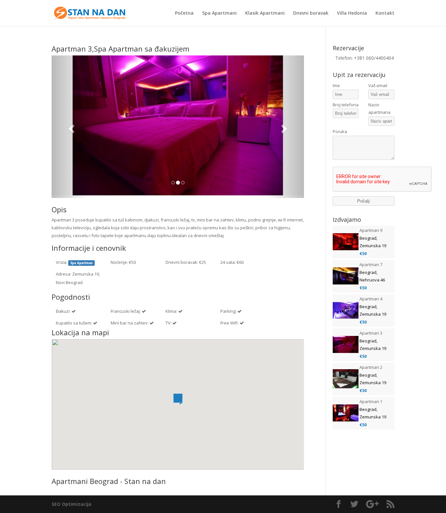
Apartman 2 (370, 367)
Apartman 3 (370, 333)
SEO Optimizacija (71, 504)
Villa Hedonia (352, 13)
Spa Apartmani (219, 13)
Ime (336, 85)
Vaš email (377, 85)
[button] (70, 126)
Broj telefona (345, 105)
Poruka (340, 131)
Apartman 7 (370, 264)
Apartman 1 (370, 401)
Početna (184, 13)
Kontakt (384, 13)
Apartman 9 (370, 230)
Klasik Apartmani (265, 13)
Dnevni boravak (310, 13)
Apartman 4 (370, 299)
